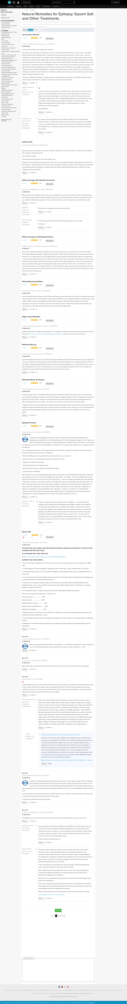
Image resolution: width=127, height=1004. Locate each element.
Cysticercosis (5, 46)
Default (31, 30)
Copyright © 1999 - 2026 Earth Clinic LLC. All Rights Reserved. (63, 996)
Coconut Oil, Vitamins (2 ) (8, 44)
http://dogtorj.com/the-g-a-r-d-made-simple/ (51, 894)
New (37, 30)
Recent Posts (46, 6)
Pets (25, 6)
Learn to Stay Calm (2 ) (7, 81)
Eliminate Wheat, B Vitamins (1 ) (9, 60)
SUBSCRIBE (115, 2)
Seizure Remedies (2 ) (7, 99)
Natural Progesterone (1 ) (8, 93)
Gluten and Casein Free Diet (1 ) (9, 74)
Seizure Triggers (5, 100)
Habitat (31, 6)
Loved (42, 30)
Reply (25, 83)
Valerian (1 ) (5, 113)
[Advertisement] (58, 939)
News (38, 6)
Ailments (18, 6)
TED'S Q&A (3, 121)
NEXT (58, 910)
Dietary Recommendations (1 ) (9, 55)
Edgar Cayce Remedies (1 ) (8, 56)
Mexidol (3, 88)
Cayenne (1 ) (5, 41)
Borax (3, 39)
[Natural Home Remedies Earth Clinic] (9, 2)
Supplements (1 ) (6, 106)
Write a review (50, 38)
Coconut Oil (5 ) (6, 24)
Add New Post (26, 2)
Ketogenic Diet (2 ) (6, 79)
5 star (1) (24, 183)
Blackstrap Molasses (6, 37)
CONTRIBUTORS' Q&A (6, 119)
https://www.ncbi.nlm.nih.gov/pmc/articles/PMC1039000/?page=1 (46, 557)
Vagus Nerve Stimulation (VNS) (9, 111)
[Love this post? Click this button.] (49, 212)
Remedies (10, 6)
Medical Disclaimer (66, 993)
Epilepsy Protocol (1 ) (7, 62)
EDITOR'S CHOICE (5, 17)
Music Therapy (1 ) (6, 92)
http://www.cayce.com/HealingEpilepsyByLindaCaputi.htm (45, 334)
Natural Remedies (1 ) (7, 95)
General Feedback (6, 70)
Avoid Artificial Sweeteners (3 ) (9, 25)
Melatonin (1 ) (5, 86)
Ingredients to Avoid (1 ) (7, 77)
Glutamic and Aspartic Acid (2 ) (9, 72)
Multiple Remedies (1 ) (7, 90)
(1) (25, 537)
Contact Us (56, 6)
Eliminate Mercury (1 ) (7, 58)
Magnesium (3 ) (6, 27)
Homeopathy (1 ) (6, 76)
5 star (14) (24, 535)
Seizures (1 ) (5, 102)
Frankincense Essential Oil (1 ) (9, 69)
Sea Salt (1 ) (5, 97)
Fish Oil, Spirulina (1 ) (7, 65)
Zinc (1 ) (4, 116)
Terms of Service (75, 993)
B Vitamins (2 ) (5, 35)
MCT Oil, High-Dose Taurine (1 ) (9, 85)
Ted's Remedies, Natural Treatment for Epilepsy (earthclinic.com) (60, 735)
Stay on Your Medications (7, 104)
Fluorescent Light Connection (8, 67)
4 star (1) (24, 240)
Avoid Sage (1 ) (5, 34)
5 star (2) (24, 37)
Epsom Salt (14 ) (6, 22)
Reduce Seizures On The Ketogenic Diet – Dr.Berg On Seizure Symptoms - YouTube (66, 760)
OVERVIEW (3, 15)
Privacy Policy (84, 993)
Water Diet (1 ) (5, 114)
